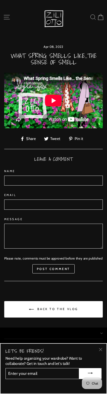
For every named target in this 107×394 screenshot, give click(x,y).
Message (13, 219)
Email (10, 195)
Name (9, 171)
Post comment (53, 269)
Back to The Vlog (57, 309)
